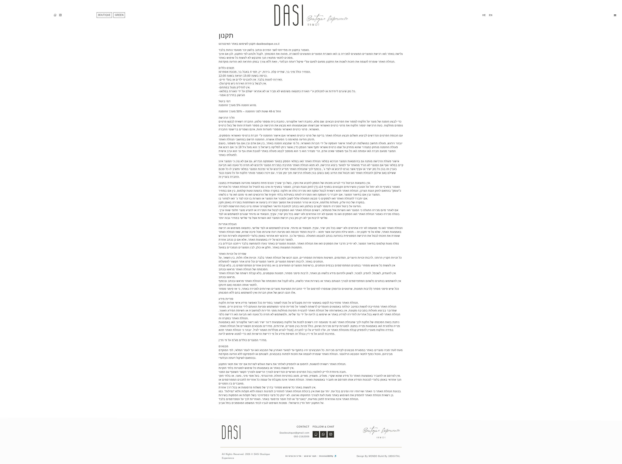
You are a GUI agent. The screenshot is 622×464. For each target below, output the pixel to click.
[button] (615, 15)
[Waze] (55, 15)
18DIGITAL (394, 456)
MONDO (373, 456)
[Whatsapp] (323, 434)
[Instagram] (60, 15)
